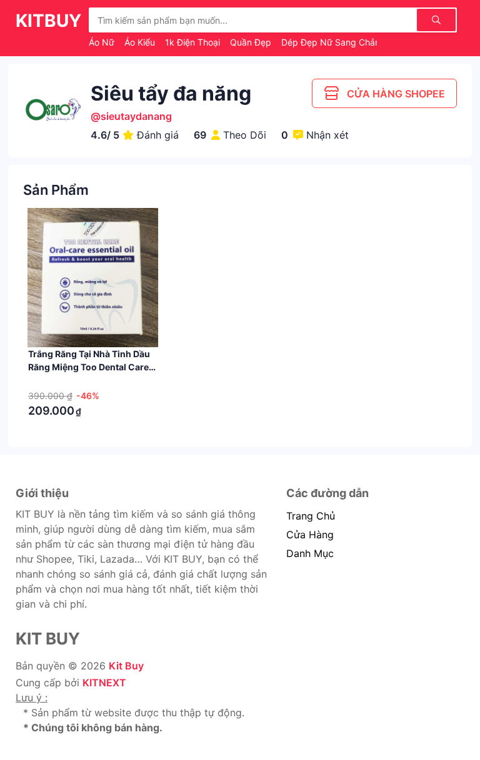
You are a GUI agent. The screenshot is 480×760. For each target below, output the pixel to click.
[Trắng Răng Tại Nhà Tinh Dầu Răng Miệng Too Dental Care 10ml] (92, 277)
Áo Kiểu (141, 42)
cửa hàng (310, 534)
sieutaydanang (136, 116)
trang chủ (310, 516)
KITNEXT (104, 682)
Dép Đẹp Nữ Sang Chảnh (334, 42)
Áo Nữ (103, 42)
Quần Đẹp (252, 42)
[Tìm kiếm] (436, 20)
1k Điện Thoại (193, 42)
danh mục (310, 553)
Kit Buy (126, 665)
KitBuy (48, 20)
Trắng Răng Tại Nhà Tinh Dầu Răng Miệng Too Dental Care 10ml (89, 366)
